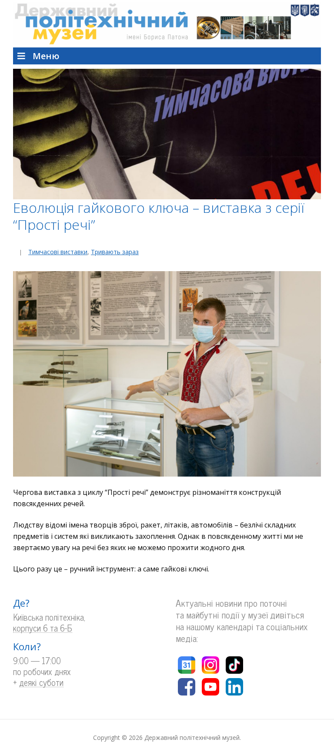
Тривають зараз (115, 252)
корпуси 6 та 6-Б (42, 628)
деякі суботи (41, 682)
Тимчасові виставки (57, 252)
